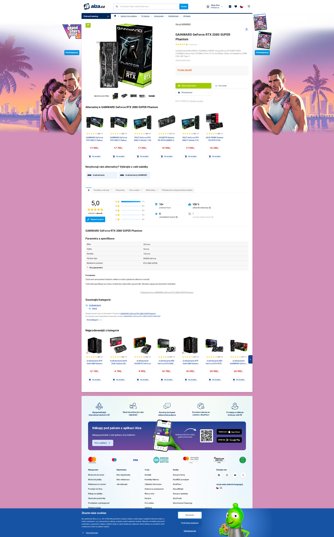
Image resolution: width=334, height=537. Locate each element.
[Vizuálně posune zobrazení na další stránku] (250, 359)
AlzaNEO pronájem (181, 480)
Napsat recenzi (97, 219)
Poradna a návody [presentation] (102, 190)
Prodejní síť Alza (95, 489)
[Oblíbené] (235, 6)
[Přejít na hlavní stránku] (94, 6)
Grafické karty (173, 16)
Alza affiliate (178, 489)
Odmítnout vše (190, 531)
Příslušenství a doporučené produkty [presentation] (177, 190)
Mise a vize (149, 494)
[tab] (88, 190)
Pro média (149, 503)
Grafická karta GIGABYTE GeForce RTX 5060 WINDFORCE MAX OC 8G (142, 362)
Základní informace (153, 484)
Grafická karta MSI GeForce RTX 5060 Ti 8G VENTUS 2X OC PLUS (166, 362)
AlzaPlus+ (177, 484)
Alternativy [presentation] (151, 190)
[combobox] (146, 6)
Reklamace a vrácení (97, 484)
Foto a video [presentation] (135, 190)
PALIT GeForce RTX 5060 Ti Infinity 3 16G (142, 139)
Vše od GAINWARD (183, 24)
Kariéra (148, 498)
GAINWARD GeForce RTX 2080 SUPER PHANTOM (142, 316)
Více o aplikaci (100, 443)
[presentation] (88, 190)
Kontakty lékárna (152, 480)
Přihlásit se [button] (215, 8)
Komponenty (159, 16)
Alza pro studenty (180, 494)
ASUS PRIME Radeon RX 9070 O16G (214, 139)
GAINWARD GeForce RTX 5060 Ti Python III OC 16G (118, 139)
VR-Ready (186, 16)
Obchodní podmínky (96, 498)
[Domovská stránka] (115, 16)
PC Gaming (145, 16)
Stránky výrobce (196, 101)
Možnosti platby (95, 480)
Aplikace (148, 508)
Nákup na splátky (95, 494)
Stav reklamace (123, 480)
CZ (221, 488)
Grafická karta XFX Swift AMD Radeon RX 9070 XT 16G (190, 362)
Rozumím (190, 515)
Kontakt (148, 475)
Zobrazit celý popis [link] (182, 60)
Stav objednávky (123, 475)
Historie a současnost (154, 489)
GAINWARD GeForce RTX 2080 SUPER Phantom (138, 314)
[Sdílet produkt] (246, 29)
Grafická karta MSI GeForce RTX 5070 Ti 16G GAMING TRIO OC (214, 362)
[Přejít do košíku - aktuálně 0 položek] (248, 6)
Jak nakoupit (121, 484)
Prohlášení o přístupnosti (98, 503)
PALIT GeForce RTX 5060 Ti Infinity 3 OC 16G (190, 139)
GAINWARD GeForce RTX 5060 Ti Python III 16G (94, 139)
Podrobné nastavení (189, 523)
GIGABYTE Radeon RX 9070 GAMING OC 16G (166, 139)
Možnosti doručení (96, 475)
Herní (94, 308)
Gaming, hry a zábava (129, 16)
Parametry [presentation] (120, 190)
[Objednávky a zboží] (230, 6)
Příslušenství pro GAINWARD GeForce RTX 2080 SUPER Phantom (167, 292)
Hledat (184, 6)
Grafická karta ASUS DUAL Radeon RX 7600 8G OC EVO (118, 362)
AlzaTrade (177, 498)
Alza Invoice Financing (182, 503)
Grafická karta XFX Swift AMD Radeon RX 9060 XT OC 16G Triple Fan (94, 362)
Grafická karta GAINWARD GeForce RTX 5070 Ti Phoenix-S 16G (238, 362)
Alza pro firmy (179, 475)
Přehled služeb (94, 508)
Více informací (92, 533)
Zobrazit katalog (91, 16)
